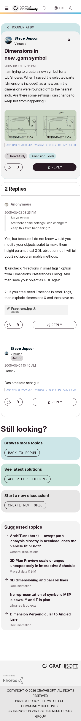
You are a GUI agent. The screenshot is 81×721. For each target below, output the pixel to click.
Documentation (20, 586)
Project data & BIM (23, 571)
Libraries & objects (23, 605)
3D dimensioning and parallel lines (39, 580)
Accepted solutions (27, 479)
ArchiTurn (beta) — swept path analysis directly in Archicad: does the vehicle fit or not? (43, 541)
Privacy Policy (27, 701)
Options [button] (74, 26)
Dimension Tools (42, 156)
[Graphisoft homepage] (60, 667)
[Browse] (7, 8)
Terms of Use (53, 701)
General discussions (24, 552)
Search (44, 8)
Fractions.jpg (21, 308)
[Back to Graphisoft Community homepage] (26, 8)
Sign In (72, 8)
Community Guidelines (39, 706)
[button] (9, 167)
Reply (56, 167)
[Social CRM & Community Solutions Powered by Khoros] (13, 679)
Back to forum (22, 453)
